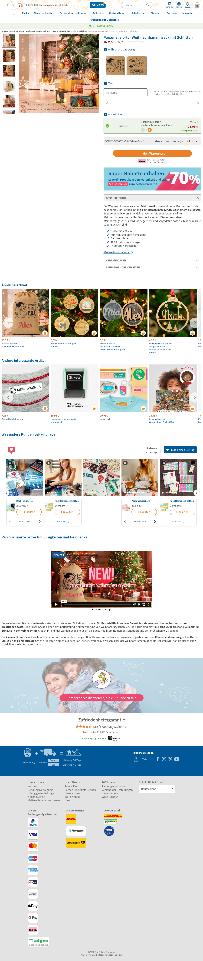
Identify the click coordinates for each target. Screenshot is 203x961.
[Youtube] (177, 759)
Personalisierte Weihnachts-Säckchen (69, 31)
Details (65, 5)
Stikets (5, 31)
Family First (71, 786)
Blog (67, 800)
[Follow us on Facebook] (157, 759)
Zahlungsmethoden (114, 786)
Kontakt (32, 786)
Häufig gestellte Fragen (42, 793)
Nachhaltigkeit (36, 796)
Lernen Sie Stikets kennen (80, 790)
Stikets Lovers (73, 793)
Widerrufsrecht (110, 796)
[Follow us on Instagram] (164, 759)
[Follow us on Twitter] (170, 759)
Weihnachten (43, 31)
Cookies (118, 954)
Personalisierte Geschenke (22, 31)
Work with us (72, 796)
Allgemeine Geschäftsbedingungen (97, 954)
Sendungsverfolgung (40, 790)
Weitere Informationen (117, 252)
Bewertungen (110, 793)
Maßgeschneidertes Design (44, 800)
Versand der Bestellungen (117, 790)
